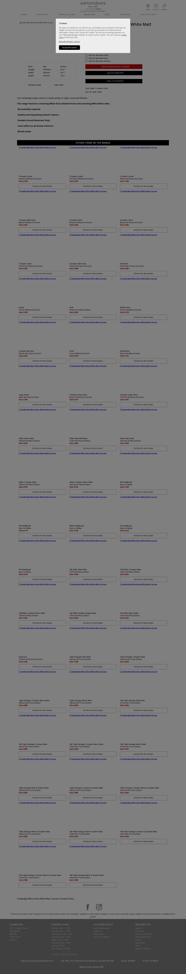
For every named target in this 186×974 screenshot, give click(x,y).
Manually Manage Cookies (69, 41)
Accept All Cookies (69, 48)
